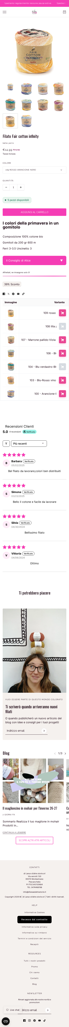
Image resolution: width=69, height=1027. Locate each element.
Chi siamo (34, 972)
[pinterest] (34, 1020)
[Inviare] (44, 731)
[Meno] (6, 187)
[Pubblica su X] (8, 293)
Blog (34, 984)
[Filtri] (6, 443)
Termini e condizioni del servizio (34, 939)
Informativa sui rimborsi (34, 933)
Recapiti (34, 944)
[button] (23, 294)
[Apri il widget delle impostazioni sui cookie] (6, 1021)
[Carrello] (64, 12)
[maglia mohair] (33, 780)
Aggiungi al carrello (62, 312)
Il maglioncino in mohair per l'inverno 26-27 (30, 808)
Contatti (34, 978)
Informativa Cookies (34, 912)
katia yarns (8, 143)
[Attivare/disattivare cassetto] (4, 12)
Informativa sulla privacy (34, 927)
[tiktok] (44, 1020)
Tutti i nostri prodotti (34, 961)
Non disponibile (62, 326)
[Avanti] (65, 753)
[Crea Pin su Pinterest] (13, 294)
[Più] (20, 187)
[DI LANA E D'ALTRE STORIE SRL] (34, 11)
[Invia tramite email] (18, 294)
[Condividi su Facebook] (4, 294)
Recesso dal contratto (34, 919)
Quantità (8, 181)
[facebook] (24, 1020)
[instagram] (29, 1020)
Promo (34, 967)
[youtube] (39, 1020)
